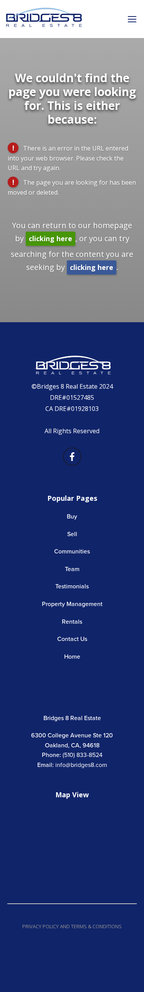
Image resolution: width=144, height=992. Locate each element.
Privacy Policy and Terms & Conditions (72, 926)
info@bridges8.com (81, 764)
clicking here (50, 238)
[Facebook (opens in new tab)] (72, 456)
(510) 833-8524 (83, 754)
